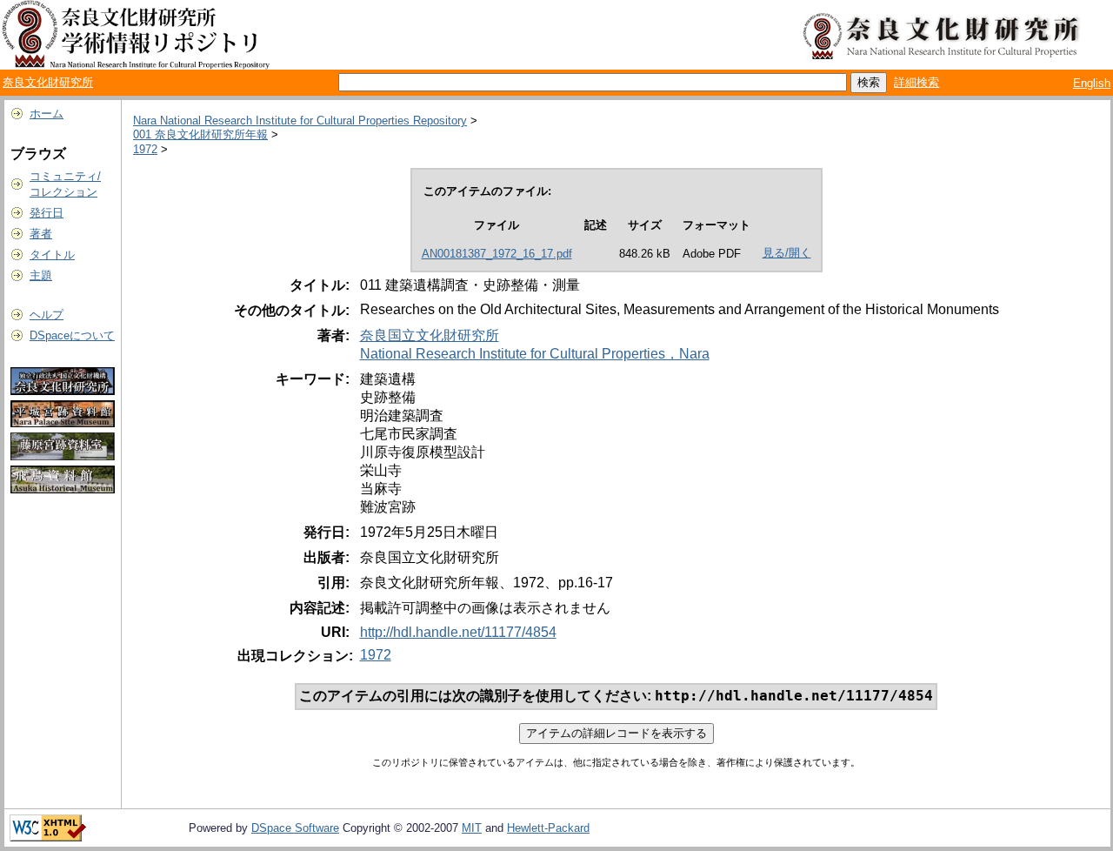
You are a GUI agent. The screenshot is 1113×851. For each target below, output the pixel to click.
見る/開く (787, 252)
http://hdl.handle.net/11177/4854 (458, 632)
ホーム (46, 113)
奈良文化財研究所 (48, 82)
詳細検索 (916, 82)
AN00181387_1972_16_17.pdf (497, 253)
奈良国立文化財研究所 (429, 335)
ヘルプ (46, 314)
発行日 (46, 212)
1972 (145, 149)
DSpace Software (295, 827)
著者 (41, 233)
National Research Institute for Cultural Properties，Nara (535, 353)
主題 (41, 275)
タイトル (52, 254)
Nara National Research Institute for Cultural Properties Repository (300, 120)
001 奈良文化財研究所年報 (200, 134)
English (1091, 83)
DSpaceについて (72, 335)
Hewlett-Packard (548, 827)
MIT (472, 827)
